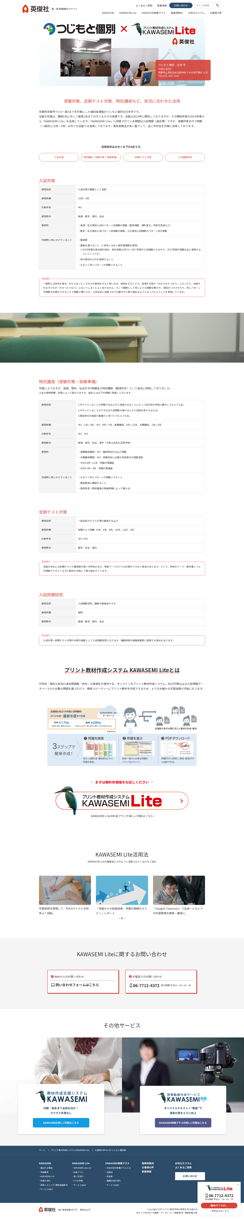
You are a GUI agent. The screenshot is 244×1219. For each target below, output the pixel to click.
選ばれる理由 (46, 1167)
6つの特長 (78, 1180)
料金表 (110, 1176)
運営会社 (85, 1209)
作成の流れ (45, 1180)
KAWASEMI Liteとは (82, 1167)
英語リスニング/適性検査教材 (54, 1184)
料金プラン (79, 1172)
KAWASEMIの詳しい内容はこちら (61, 1122)
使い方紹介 (79, 1176)
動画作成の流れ (114, 1180)
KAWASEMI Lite (127, 12)
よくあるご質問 (144, 5)
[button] (119, 918)
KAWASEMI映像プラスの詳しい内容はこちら (183, 1122)
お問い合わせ (181, 5)
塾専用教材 (177, 12)
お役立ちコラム (196, 12)
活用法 (110, 1172)
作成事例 (44, 1172)
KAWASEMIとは (47, 1176)
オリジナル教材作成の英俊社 (173, 1209)
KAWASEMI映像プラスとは (119, 1167)
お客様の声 (216, 12)
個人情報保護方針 (67, 1209)
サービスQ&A (46, 1189)
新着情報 (162, 5)
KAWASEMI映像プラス (154, 12)
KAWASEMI (108, 12)
